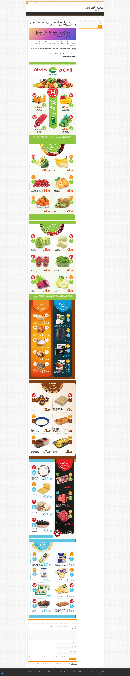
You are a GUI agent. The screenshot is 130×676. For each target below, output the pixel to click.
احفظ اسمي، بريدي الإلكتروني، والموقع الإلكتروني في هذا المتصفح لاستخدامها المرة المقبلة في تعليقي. (55, 656)
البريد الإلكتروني (72, 646)
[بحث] (27, 3)
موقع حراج (30, 671)
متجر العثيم (96, 671)
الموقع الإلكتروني (72, 651)
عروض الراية (35, 671)
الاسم (74, 642)
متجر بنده (85, 671)
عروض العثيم (79, 671)
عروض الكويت (90, 671)
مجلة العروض (94, 7)
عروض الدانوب (48, 671)
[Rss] (35, 3)
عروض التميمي (60, 671)
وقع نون (53, 671)
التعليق (74, 628)
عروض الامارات (73, 671)
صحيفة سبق (41, 671)
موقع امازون (66, 671)
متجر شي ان (101, 673)
